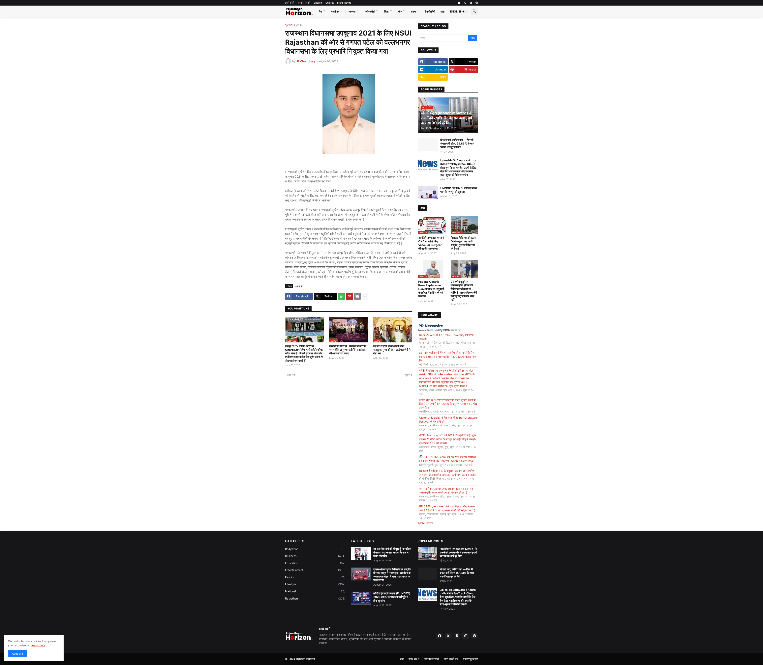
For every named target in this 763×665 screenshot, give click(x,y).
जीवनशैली (370, 11)
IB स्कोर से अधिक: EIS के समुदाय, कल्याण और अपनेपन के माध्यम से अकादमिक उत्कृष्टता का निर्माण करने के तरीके (447, 472)
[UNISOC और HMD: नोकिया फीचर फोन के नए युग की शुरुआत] (428, 192)
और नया (291, 375)
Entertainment (315, 570)
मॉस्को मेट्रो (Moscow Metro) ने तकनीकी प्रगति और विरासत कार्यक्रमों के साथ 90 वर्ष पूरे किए (458, 552)
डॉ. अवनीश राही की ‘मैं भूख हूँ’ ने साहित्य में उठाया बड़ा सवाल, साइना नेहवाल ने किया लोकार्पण (392, 552)
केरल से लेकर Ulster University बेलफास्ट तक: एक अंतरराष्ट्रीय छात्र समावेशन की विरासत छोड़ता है (446, 490)
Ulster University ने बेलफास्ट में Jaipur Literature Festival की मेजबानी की (448, 419)
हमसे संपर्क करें (304, 2)
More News (425, 523)
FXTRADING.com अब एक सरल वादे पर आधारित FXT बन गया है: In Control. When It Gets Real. (447, 459)
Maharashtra (344, 2)
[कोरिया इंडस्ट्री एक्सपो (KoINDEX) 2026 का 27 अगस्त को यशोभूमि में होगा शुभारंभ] (361, 598)
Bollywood (315, 549)
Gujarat (329, 2)
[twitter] (465, 3)
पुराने (407, 375)
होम (402, 659)
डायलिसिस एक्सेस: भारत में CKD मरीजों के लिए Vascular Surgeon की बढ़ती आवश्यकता (431, 243)
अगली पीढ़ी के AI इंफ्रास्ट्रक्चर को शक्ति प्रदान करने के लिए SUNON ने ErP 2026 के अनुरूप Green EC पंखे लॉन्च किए (448, 403)
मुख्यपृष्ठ (289, 24)
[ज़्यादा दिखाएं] (365, 296)
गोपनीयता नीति (431, 659)
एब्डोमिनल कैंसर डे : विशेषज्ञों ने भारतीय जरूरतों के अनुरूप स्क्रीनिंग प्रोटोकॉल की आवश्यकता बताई (347, 349)
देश (320, 11)
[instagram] (465, 636)
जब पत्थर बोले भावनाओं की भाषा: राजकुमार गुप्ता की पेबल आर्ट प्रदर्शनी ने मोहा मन (392, 349)
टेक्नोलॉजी (430, 11)
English (318, 2)
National (315, 591)
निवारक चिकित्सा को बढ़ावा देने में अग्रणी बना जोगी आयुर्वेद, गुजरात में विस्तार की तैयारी (463, 243)
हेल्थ (413, 11)
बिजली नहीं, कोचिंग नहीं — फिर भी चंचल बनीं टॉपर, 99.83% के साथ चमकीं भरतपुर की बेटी (457, 143)
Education (315, 563)
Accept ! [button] (17, 653)
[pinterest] (476, 3)
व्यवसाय (352, 11)
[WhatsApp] (341, 296)
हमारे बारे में (289, 2)
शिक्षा (386, 11)
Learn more (38, 645)
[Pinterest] (349, 296)
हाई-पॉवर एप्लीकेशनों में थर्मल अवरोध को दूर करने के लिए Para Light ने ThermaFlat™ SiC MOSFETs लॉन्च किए (447, 356)
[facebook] (459, 3)
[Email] (357, 296)
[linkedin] (471, 3)
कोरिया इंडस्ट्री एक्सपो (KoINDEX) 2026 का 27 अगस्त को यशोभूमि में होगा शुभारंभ (391, 597)
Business (315, 556)
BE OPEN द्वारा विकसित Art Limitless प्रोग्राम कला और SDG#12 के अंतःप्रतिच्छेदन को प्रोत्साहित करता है (447, 508)
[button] (464, 11)
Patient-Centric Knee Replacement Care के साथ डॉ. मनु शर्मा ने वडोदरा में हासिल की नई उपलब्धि (431, 289)
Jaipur (300, 24)
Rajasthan (315, 598)
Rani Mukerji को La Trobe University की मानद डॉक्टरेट (446, 337)
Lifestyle (315, 584)
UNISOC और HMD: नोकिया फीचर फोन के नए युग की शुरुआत (458, 189)
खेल (400, 11)
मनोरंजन (335, 11)
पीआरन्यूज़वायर (470, 659)
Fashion (315, 577)
